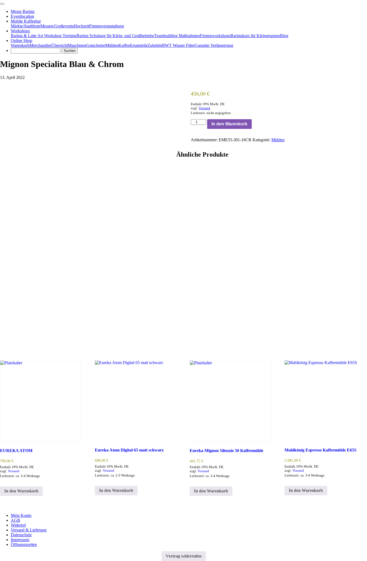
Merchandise (40, 45)
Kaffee (124, 45)
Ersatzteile (138, 45)
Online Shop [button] (21, 40)
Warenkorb (20, 45)
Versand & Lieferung (28, 530)
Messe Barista (22, 11)
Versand (204, 108)
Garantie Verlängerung (214, 45)
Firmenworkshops (215, 35)
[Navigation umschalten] (2, 4)
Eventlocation (22, 16)
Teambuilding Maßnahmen (177, 35)
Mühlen (111, 45)
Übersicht (59, 45)
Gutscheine (95, 45)
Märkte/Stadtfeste (25, 26)
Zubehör (154, 45)
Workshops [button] (20, 31)
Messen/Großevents (57, 26)
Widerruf (18, 525)
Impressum (20, 539)
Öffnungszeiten (24, 544)
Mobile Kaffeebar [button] (26, 21)
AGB (15, 520)
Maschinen (77, 45)
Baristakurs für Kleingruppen (255, 35)
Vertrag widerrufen (184, 556)
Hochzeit (81, 26)
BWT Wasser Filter (178, 45)
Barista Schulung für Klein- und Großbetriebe (115, 35)
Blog (284, 35)
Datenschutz (21, 534)
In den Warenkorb (229, 124)
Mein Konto (21, 515)
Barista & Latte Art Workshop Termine (44, 35)
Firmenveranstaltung (106, 26)
